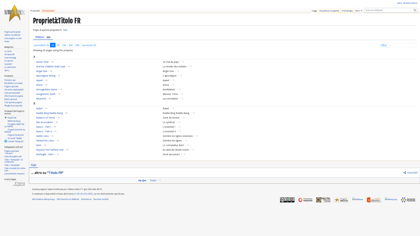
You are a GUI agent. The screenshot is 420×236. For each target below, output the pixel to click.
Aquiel (39, 80)
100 (64, 45)
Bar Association (44, 122)
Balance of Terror (45, 117)
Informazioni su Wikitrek (68, 199)
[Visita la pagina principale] (14, 13)
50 (58, 45)
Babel (39, 108)
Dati (33, 165)
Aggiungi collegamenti (19, 184)
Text (65, 29)
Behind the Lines (45, 140)
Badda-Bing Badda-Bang (49, 113)
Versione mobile (101, 199)
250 (71, 45)
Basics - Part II (44, 131)
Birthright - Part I (45, 154)
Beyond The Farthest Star (50, 149)
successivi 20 (89, 45)
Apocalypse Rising (45, 75)
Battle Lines (42, 136)
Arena (39, 84)
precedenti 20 (41, 45)
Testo (153, 180)
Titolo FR (55, 172)
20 (53, 45)
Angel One (41, 71)
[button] (359, 10)
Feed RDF (412, 172)
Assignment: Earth (45, 94)
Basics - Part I (43, 126)
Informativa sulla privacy (43, 199)
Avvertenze (86, 199)
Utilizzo (42, 37)
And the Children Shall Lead (50, 66)
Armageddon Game (46, 89)
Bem (38, 145)
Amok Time (42, 61)
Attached (41, 98)
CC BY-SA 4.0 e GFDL (83, 193)
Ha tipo (142, 180)
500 (77, 45)
